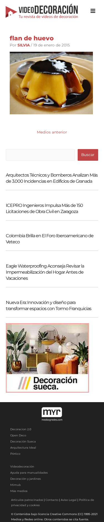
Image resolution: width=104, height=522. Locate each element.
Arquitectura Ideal (23, 447)
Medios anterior (52, 132)
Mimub (15, 485)
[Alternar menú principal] (93, 11)
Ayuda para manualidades (29, 472)
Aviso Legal (69, 500)
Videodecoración (22, 466)
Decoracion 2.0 (20, 429)
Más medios (18, 491)
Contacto (51, 500)
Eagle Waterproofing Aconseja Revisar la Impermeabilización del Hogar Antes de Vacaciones (45, 272)
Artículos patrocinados (27, 500)
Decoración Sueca (23, 441)
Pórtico (15, 454)
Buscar (87, 154)
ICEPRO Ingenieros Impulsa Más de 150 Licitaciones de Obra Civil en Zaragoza (44, 208)
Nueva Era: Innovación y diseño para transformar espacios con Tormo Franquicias (48, 305)
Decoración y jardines (25, 479)
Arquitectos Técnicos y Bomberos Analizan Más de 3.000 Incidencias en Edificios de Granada (52, 178)
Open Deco (18, 435)
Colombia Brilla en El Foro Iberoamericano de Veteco (49, 238)
